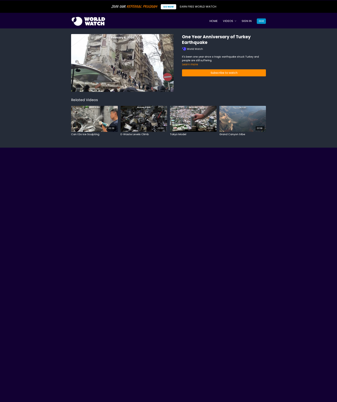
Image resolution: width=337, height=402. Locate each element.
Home (213, 21)
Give (261, 21)
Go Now (168, 6)
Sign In (247, 21)
